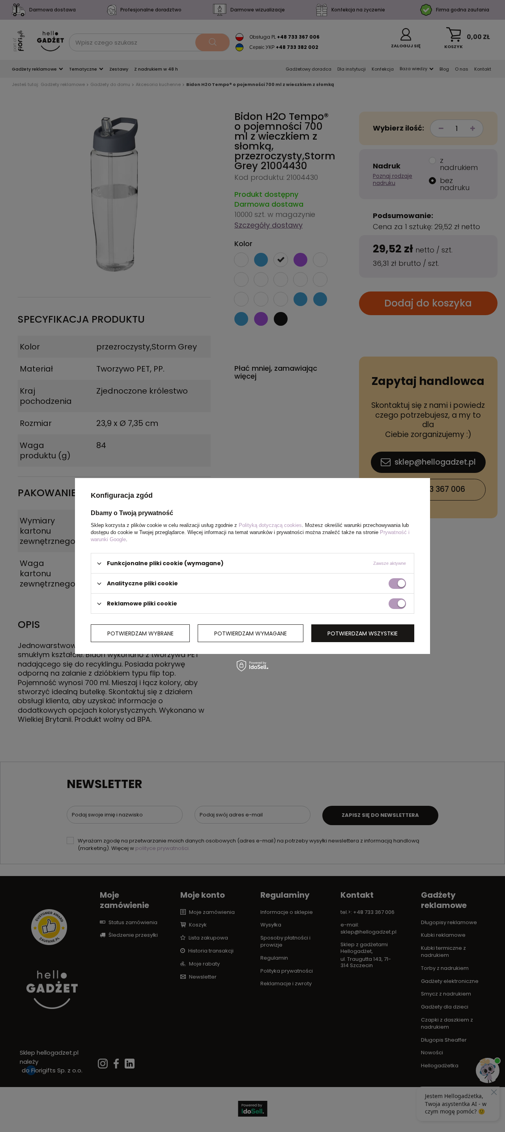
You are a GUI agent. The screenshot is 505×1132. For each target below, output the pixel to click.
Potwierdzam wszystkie (362, 633)
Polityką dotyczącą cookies (270, 525)
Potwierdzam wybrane (140, 633)
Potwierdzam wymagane (250, 633)
